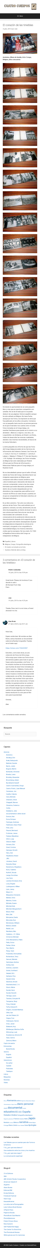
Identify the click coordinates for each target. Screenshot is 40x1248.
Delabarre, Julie (11, 811)
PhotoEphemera (9, 1218)
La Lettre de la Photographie (13, 1204)
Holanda (21, 1119)
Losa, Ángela (10, 884)
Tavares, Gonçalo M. (13, 998)
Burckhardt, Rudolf (12, 783)
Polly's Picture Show (11, 1221)
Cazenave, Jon (11, 791)
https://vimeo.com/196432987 (17, 648)
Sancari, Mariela (11, 959)
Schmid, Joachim (12, 968)
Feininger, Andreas (12, 822)
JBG (7, 858)
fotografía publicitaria (8, 1119)
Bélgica (7, 544)
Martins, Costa (11, 900)
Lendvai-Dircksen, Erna (14, 881)
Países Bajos (32, 1122)
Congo (13, 544)
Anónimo (9, 755)
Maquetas (7, 1077)
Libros (13, 541)
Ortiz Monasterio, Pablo (14, 940)
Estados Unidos (10, 1115)
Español (7, 541)
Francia (16, 1119)
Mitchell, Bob (10, 906)
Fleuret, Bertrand (12, 830)
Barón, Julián (10, 766)
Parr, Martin (10, 948)
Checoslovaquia (7, 1104)
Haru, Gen (9, 853)
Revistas (7, 1080)
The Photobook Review (12, 1232)
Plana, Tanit (10, 951)
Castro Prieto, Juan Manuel (15, 788)
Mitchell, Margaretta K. (14, 909)
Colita (8, 808)
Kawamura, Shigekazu (13, 867)
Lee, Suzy (9, 878)
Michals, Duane (11, 903)
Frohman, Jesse (11, 833)
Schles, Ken (10, 965)
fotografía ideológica (23, 544)
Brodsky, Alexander (12, 777)
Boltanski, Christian (12, 772)
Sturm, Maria (10, 987)
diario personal (25, 1103)
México (16, 1122)
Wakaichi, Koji (11, 1026)
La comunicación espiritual (13, 1156)
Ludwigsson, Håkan (13, 886)
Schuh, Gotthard (11, 970)
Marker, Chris (10, 898)
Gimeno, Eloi (10, 844)
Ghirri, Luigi (10, 839)
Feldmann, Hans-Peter (13, 825)
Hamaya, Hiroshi (11, 850)
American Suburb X (10, 1182)
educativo (9, 1111)
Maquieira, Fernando (13, 895)
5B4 (5, 1176)
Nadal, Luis (10, 928)
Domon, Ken (10, 816)
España (26, 1111)
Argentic (7, 1185)
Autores (6, 752)
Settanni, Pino (11, 976)
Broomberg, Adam (12, 780)
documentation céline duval (15, 814)
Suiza (26, 1125)
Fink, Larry (9, 828)
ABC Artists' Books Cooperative (15, 1179)
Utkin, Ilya (9, 1012)
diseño (5, 1108)
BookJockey (28, 1100)
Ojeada (8, 1066)
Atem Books (8, 1187)
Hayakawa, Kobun (12, 856)
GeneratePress (31, 1245)
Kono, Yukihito (11, 870)
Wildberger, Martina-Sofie (15, 1029)
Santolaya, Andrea (12, 962)
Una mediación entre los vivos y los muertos (19, 1150)
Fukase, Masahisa (12, 836)
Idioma (6, 1052)
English (8, 1054)
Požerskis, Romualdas (13, 954)
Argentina (23, 1100)
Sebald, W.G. (10, 973)
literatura (6, 1122)
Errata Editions (9, 1193)
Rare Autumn (8, 1224)
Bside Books (10, 1049)
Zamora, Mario (11, 1040)
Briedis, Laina (10, 774)
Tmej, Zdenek (11, 1004)
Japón (31, 1118)
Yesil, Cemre (10, 1038)
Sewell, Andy (10, 979)
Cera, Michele (10, 797)
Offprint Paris (8, 1210)
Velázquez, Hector (12, 1021)
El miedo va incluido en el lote (15, 547)
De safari (9, 1063)
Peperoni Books (9, 1213)
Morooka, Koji (11, 920)
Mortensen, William (12, 923)
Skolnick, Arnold (11, 982)
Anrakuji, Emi (10, 758)
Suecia (22, 1125)
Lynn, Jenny (10, 889)
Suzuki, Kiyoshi (11, 993)
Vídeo (6, 1082)
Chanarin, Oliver (11, 800)
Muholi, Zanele (11, 926)
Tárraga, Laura (11, 996)
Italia (26, 1119)
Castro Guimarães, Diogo (15, 786)
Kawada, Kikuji (11, 864)
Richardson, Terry (12, 956)
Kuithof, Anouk (11, 872)
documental (15, 1107)
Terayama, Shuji (11, 1001)
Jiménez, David (11, 861)
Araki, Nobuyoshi (12, 760)
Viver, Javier (10, 1024)
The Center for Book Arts (12, 1229)
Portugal (6, 1125)
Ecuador (24, 1108)
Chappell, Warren (12, 802)
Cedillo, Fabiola (11, 794)
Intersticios (8, 1060)
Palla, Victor (10, 942)
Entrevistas (8, 1046)
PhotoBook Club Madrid (12, 1215)
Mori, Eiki (9, 914)
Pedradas (9, 1068)
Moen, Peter (10, 912)
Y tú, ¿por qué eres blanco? (13, 1147)
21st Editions (8, 1173)
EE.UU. (18, 1111)
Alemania (11, 1100)
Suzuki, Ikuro (10, 990)
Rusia (19, 1125)
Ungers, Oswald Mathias (14, 1010)
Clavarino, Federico (12, 805)
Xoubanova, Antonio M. (14, 1035)
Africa (5, 1100)
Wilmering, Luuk (11, 1032)
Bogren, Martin (11, 769)
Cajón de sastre (9, 1043)
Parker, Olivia (10, 945)
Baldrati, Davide (11, 763)
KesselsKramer (9, 1201)
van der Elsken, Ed (12, 1015)
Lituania (11, 1122)
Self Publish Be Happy (11, 1227)
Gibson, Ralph (11, 842)
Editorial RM (8, 1190)
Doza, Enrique (11, 819)
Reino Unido (13, 1125)
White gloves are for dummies (14, 1235)
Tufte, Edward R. (11, 1007)
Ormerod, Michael (12, 937)
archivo (18, 1101)
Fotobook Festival (10, 1196)
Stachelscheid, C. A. (13, 984)
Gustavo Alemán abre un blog (15, 550)
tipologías (32, 1125)
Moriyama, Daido (12, 917)
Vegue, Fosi (10, 1018)
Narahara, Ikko (11, 931)
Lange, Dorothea (12, 875)
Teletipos (9, 1071)
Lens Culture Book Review (13, 1207)
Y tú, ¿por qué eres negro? (13, 1153)
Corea (15, 1104)
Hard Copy (7, 1199)
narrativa (23, 1122)
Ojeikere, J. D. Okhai (13, 934)
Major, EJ (9, 892)
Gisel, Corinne (11, 847)
